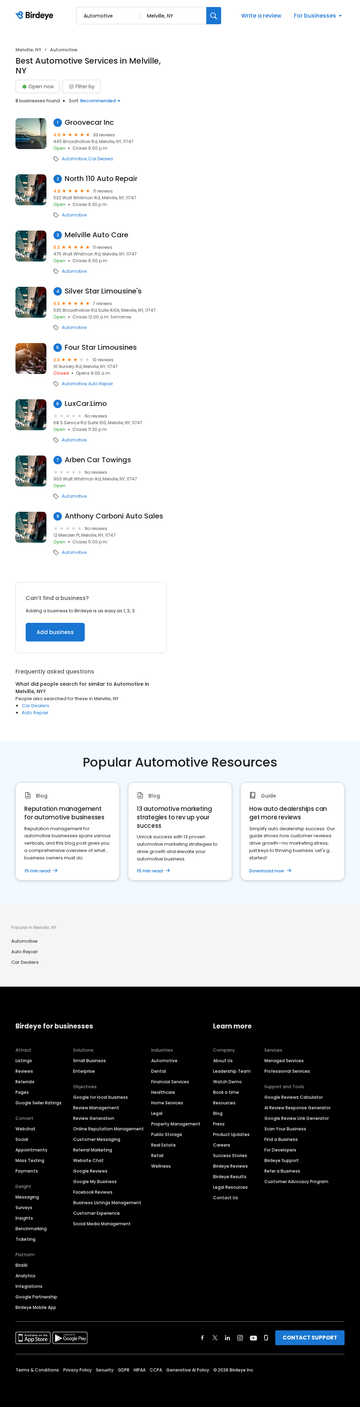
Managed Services (284, 1061)
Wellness (161, 1166)
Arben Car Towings (98, 460)
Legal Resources (230, 1187)
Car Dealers (100, 159)
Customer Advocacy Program (296, 1182)
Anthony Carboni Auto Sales (114, 516)
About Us (223, 1061)
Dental (158, 1071)
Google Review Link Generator (296, 1118)
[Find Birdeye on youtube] (253, 1337)
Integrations (29, 1286)
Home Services (167, 1103)
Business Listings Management (107, 1203)
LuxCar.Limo (86, 403)
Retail (157, 1155)
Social (21, 1139)
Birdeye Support (281, 1160)
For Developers (280, 1150)
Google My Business (95, 1182)
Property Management (175, 1124)
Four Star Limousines (101, 347)
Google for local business (100, 1097)
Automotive (74, 159)
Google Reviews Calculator (293, 1097)
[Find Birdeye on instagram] (240, 1337)
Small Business (89, 1061)
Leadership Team (232, 1071)
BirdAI (21, 1265)
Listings (23, 1061)
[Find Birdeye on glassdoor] (266, 1337)
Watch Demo (227, 1082)
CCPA (156, 1370)
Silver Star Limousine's (103, 291)
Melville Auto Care (96, 235)
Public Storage (166, 1134)
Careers (221, 1145)
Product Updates (231, 1134)
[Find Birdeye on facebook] (202, 1337)
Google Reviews (90, 1171)
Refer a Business (282, 1171)
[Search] (213, 15)
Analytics (25, 1276)
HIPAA (140, 1370)
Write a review (261, 16)
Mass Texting (29, 1160)
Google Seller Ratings (38, 1103)
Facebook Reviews (92, 1192)
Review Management (96, 1108)
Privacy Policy (77, 1370)
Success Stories (230, 1155)
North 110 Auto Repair (101, 178)
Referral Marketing (92, 1150)
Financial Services (170, 1082)
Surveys (23, 1208)
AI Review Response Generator (297, 1108)
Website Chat (88, 1160)
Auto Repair (100, 384)
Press (219, 1124)
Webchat (25, 1129)
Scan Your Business (285, 1129)
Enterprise (84, 1071)
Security (105, 1370)
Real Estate (163, 1145)
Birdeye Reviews (230, 1166)
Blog (218, 1113)
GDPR (123, 1370)
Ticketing (25, 1239)
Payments (26, 1171)
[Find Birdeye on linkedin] (227, 1337)
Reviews (24, 1071)
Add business (55, 632)
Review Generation (93, 1118)
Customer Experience (96, 1213)
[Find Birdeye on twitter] (215, 1337)
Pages (22, 1092)
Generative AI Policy (187, 1370)
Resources (224, 1103)
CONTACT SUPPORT (310, 1337)
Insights (24, 1218)
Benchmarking (31, 1229)
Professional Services (287, 1071)
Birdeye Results (229, 1177)
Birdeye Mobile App (35, 1307)
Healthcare (163, 1092)
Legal (156, 1113)
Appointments (31, 1150)
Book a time (226, 1092)
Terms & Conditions (37, 1370)
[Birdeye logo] (35, 16)
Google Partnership (36, 1297)
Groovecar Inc (89, 122)
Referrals (24, 1082)
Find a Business (281, 1139)
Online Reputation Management (108, 1129)
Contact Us (225, 1198)
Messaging (27, 1197)
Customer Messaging (96, 1139)
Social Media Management (102, 1224)
